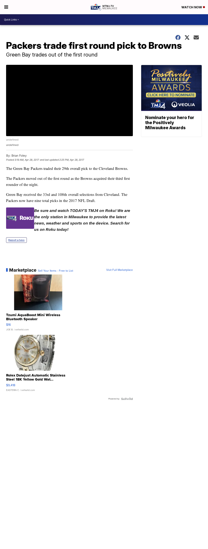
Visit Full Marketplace (119, 270)
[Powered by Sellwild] (127, 398)
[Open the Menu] (6, 7)
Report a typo (16, 240)
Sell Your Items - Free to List (55, 270)
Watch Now (192, 7)
